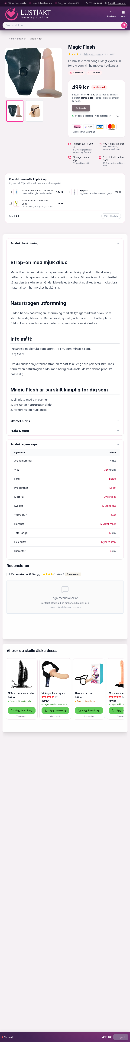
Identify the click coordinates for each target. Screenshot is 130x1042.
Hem (11, 38)
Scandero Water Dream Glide (37, 190)
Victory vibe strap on (53, 693)
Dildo (112, 487)
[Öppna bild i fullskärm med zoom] (57, 93)
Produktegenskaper (24, 444)
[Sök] (124, 25)
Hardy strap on (83, 693)
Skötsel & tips (20, 421)
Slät (113, 515)
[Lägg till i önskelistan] (118, 116)
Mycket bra (109, 506)
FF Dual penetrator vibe (21, 693)
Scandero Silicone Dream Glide (35, 202)
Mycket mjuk (108, 524)
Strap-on (21, 38)
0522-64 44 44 (95, 3)
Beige (112, 478)
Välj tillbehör (111, 216)
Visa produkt (21, 716)
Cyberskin (110, 496)
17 (110, 533)
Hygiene (84, 190)
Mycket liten (108, 542)
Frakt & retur (19, 431)
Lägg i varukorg (23, 710)
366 (106, 469)
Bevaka (83, 108)
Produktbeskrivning (24, 243)
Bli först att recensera (93, 54)
